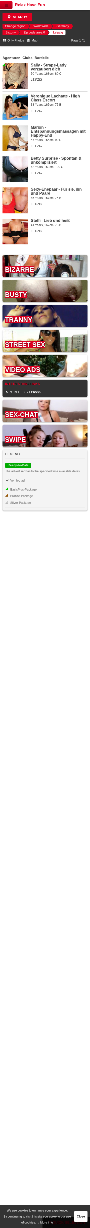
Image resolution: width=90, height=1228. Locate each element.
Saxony (11, 32)
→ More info (44, 1222)
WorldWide (41, 26)
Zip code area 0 (34, 32)
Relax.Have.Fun (30, 5)
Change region (15, 26)
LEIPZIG (36, 79)
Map (34, 40)
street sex (24, 392)
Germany (62, 26)
